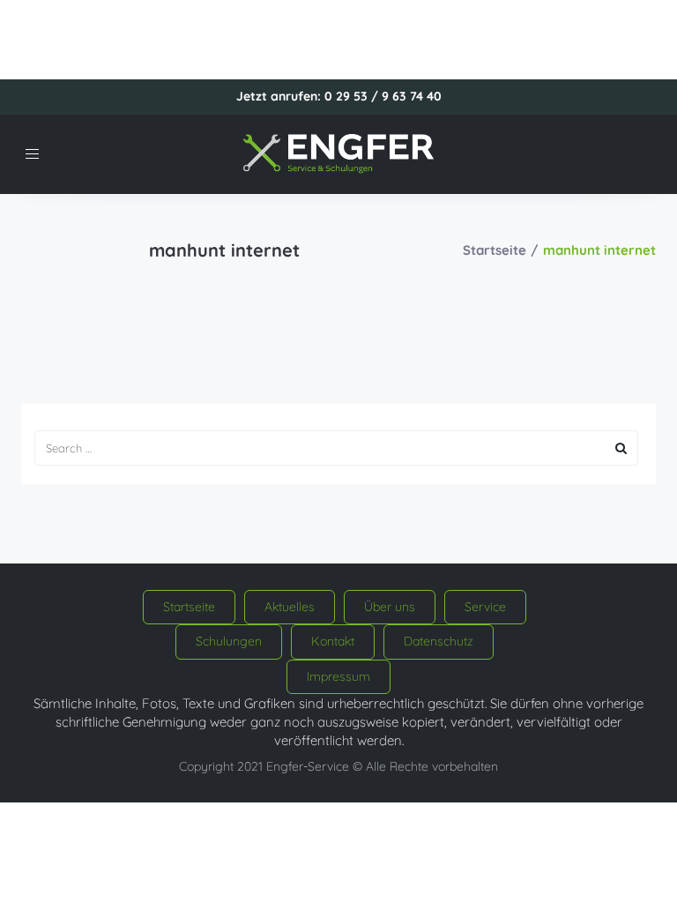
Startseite (494, 250)
